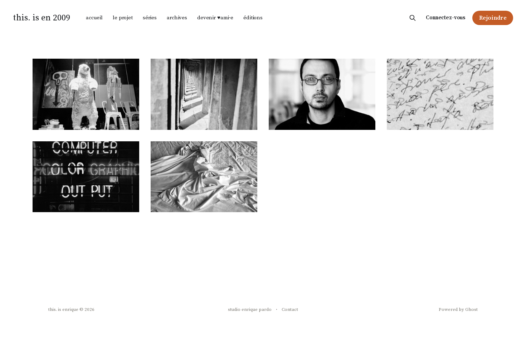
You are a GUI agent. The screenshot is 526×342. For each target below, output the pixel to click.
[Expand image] (128, 119)
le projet (123, 17)
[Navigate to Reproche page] (322, 94)
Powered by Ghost (458, 309)
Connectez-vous (445, 17)
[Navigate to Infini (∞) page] (204, 94)
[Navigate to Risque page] (86, 94)
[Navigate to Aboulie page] (204, 176)
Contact (290, 309)
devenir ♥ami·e (215, 17)
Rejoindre (493, 17)
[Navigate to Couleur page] (86, 176)
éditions (253, 17)
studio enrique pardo (250, 309)
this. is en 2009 (41, 18)
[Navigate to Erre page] (440, 94)
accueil (94, 17)
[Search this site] (412, 18)
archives (177, 17)
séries (150, 17)
